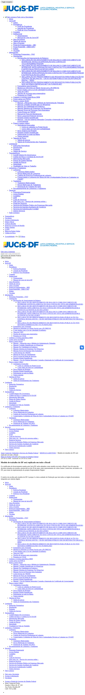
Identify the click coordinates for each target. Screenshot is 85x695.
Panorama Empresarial (21, 192)
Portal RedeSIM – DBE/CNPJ (24, 47)
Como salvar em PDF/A (22, 99)
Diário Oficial (9, 222)
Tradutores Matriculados (26, 183)
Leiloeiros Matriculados (26, 172)
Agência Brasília (10, 224)
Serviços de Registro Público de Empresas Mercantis (32, 205)
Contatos (16, 32)
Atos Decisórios (19, 39)
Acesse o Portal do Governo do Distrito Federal (20, 681)
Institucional (17, 34)
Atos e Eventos (18, 43)
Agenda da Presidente (25, 28)
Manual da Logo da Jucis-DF (28, 37)
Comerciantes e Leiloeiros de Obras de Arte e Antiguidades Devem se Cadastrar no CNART (43, 416)
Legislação (13, 144)
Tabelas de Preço (19, 138)
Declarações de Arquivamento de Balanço (32, 58)
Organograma (22, 36)
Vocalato (16, 51)
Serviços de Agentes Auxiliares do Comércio (29, 207)
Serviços (12, 190)
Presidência (17, 24)
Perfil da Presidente (24, 26)
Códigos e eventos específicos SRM (26, 97)
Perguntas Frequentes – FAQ (24, 54)
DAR (15, 198)
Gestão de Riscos (19, 162)
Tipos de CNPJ (23, 92)
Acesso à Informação (12, 220)
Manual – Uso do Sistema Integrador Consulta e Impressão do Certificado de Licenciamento (43, 360)
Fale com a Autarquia (8, 252)
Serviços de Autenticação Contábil (26, 209)
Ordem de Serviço (20, 151)
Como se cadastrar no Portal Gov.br (35, 127)
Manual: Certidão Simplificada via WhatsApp (33, 105)
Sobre (15, 23)
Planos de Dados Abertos (22, 160)
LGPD (7, 229)
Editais (15, 49)
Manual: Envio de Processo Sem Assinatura (33, 110)
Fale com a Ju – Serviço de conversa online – (30, 201)
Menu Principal (6, 258)
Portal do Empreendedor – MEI (24, 45)
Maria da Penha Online (12, 231)
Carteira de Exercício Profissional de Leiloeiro (34, 175)
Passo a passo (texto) (21, 101)
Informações (13, 52)
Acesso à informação (12, 676)
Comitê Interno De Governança (24, 155)
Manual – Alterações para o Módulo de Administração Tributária (40, 103)
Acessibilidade (10, 236)
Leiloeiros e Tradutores (17, 168)
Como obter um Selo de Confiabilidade (36, 129)
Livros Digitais (18, 194)
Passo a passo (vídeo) (21, 123)
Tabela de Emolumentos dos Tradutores (32, 142)
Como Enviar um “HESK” (26, 112)
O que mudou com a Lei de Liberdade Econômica (35, 90)
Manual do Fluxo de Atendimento (29, 114)
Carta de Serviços (19, 200)
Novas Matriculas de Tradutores (29, 185)
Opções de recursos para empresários (31, 93)
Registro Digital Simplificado (27, 118)
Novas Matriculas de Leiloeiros (28, 173)
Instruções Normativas (21, 146)
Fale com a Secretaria (25, 17)
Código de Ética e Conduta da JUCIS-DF (28, 157)
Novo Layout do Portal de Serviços (30, 116)
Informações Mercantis (21, 159)
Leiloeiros (17, 170)
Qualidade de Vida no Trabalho (24, 166)
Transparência (14, 153)
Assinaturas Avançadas (26, 125)
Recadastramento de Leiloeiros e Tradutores (29, 188)
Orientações (17, 56)
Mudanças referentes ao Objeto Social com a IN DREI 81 (38, 88)
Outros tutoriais (23, 136)
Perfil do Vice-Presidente (26, 30)
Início (11, 19)
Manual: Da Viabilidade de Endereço (31, 106)
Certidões (16, 196)
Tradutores (17, 181)
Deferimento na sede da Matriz (28, 134)
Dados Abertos (10, 227)
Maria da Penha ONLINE (9, 457)
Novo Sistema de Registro (27, 131)
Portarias (16, 149)
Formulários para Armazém (27, 86)
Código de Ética (10, 233)
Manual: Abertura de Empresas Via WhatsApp (34, 108)
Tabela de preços (19, 41)
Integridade (17, 164)
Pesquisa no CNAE (24, 95)
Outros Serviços (19, 211)
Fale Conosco (14, 213)
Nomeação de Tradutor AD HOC (29, 187)
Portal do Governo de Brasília (14, 225)
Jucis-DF (12, 21)
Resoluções (17, 147)
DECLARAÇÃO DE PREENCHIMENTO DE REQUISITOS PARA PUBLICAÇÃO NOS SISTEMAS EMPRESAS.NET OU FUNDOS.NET (51, 83)
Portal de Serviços (20, 203)
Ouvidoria (8, 218)
